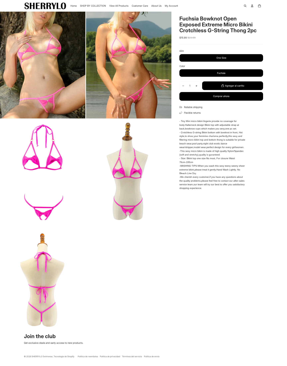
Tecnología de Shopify (64, 356)
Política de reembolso (88, 356)
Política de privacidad (110, 356)
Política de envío (151, 356)
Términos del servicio (132, 356)
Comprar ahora (221, 96)
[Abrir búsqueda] (245, 5)
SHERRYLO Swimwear (42, 356)
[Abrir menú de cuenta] (252, 5)
